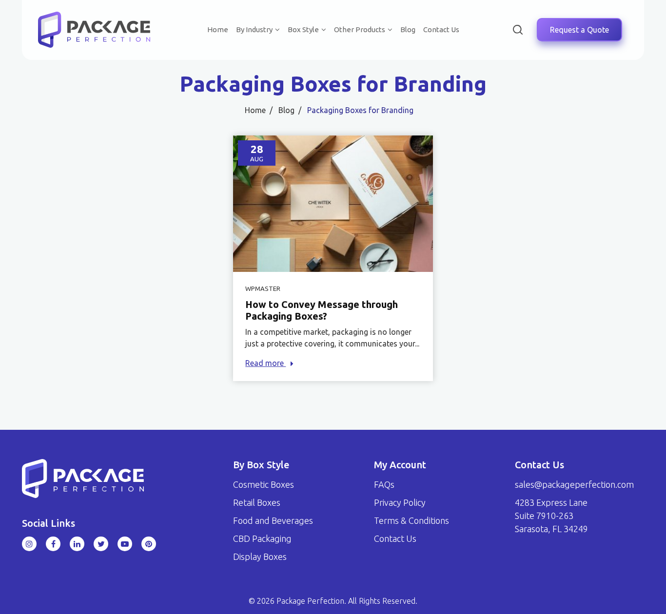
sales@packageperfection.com (574, 484)
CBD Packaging (262, 538)
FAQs (384, 484)
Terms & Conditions (411, 520)
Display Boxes (260, 556)
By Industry (254, 29)
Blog (407, 29)
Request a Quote (579, 29)
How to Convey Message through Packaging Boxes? (321, 310)
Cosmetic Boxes (263, 484)
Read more (265, 363)
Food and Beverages (273, 520)
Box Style (303, 29)
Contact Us (441, 29)
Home (217, 29)
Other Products (359, 29)
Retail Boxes (256, 502)
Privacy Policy (400, 502)
